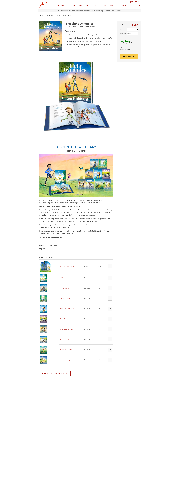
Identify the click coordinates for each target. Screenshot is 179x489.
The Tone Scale (64, 288)
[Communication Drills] (43, 329)
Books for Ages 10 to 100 (67, 266)
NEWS (123, 5)
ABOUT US (114, 5)
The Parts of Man (65, 298)
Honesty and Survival (66, 350)
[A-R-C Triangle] (43, 278)
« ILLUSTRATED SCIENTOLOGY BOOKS (55, 374)
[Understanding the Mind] (43, 309)
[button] (51, 36)
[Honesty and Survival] (43, 350)
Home (40, 15)
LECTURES (96, 5)
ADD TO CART (129, 57)
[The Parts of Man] (43, 298)
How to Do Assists (65, 319)
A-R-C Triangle (64, 278)
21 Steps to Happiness (66, 360)
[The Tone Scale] (43, 288)
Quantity (122, 29)
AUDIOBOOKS (84, 5)
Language (123, 34)
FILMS (105, 5)
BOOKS (73, 5)
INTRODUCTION (62, 5)
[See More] (110, 266)
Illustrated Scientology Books (58, 15)
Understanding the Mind (67, 309)
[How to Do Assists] (43, 319)
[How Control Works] (43, 339)
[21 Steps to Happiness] (43, 360)
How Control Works (65, 339)
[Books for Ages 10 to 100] (45, 266)
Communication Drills (66, 329)
